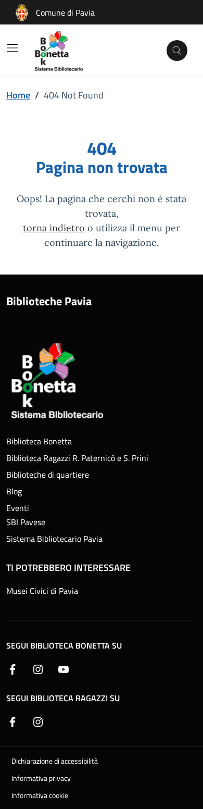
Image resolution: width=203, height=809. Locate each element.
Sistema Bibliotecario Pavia (54, 538)
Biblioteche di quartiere (47, 474)
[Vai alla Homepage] (65, 50)
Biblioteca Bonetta (39, 441)
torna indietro (54, 227)
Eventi (17, 508)
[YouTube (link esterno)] (63, 668)
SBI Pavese (25, 522)
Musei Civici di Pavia (42, 590)
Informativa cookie (39, 795)
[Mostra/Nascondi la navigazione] (12, 48)
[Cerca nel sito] (177, 50)
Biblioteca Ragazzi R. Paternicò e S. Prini (77, 458)
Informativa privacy (41, 778)
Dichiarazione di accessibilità (54, 761)
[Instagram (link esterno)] (38, 668)
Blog (14, 491)
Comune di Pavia (65, 12)
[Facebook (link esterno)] (12, 668)
